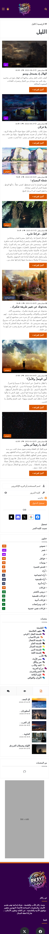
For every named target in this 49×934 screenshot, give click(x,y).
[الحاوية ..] (39, 737)
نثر (44, 554)
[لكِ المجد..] (39, 703)
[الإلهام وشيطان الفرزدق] (39, 749)
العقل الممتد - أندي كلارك (21, 802)
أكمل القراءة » (38, 89)
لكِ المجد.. (25, 699)
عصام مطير (41, 70)
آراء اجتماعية (39, 575)
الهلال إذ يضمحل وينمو (35, 73)
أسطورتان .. (25, 711)
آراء (43, 571)
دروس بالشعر (39, 592)
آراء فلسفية (40, 579)
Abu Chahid (25, 785)
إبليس (28, 782)
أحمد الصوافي (26, 775)
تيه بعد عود (28, 812)
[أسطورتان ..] (39, 714)
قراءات (42, 587)
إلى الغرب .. (25, 722)
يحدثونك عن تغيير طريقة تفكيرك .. (28, 306)
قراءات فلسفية (38, 596)
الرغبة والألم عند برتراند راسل (18, 792)
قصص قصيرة (39, 567)
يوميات (42, 562)
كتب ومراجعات (38, 604)
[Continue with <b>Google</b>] (31, 517)
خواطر (42, 558)
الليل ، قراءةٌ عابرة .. (36, 234)
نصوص (42, 546)
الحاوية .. (26, 734)
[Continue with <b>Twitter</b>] (24, 517)
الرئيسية (41, 24)
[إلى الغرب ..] (39, 726)
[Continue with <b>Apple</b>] (11, 517)
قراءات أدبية (40, 600)
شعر (43, 550)
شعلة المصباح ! (39, 180)
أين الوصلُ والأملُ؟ (37, 379)
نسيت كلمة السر (40, 528)
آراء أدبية (41, 583)
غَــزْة (28, 772)
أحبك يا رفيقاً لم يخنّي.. (35, 444)
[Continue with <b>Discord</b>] (18, 517)
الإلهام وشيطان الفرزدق (19, 745)
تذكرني (40, 498)
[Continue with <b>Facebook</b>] (37, 517)
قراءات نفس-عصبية (36, 608)
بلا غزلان (42, 127)
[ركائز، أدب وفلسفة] (24, 9)
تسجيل (44, 524)
